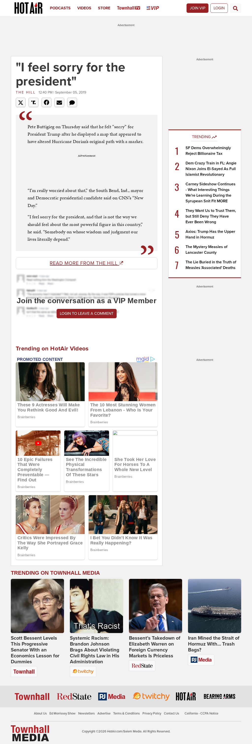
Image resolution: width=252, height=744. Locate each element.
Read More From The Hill (84, 263)
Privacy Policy (151, 713)
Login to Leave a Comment (86, 313)
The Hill (26, 92)
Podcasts (60, 8)
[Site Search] (235, 8)
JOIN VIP (197, 8)
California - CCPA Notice (201, 713)
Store (104, 8)
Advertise (103, 713)
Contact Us (171, 713)
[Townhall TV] (132, 8)
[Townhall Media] (30, 733)
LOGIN (219, 8)
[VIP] (156, 8)
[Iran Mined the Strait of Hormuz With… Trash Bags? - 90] (214, 606)
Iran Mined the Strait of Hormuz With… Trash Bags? (213, 644)
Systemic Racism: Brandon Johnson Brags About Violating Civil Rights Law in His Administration (94, 650)
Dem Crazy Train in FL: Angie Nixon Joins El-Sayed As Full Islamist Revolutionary (211, 169)
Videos (84, 8)
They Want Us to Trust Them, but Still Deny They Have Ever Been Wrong (211, 216)
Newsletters (86, 713)
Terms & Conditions (126, 713)
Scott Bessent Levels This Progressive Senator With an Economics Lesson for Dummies (35, 650)
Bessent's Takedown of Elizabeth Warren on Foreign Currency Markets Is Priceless (154, 647)
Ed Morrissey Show (62, 713)
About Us (40, 713)
